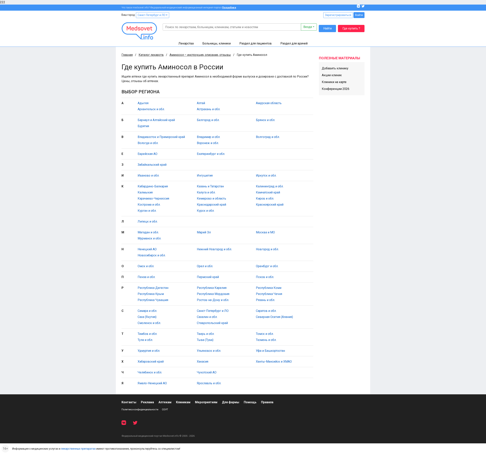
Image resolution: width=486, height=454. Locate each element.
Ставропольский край (212, 323)
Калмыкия (145, 192)
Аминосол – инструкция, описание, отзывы (200, 55)
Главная (127, 55)
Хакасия (202, 361)
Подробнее (229, 7)
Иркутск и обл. (266, 175)
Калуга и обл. (206, 192)
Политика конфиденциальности (140, 409)
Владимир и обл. (208, 137)
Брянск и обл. (265, 120)
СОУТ (165, 409)
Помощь (250, 402)
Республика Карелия (211, 288)
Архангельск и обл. (151, 109)
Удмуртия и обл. (149, 351)
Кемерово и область (211, 198)
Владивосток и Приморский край (161, 137)
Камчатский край (268, 192)
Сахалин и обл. (207, 317)
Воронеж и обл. (208, 143)
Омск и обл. (146, 266)
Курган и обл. (147, 210)
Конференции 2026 (335, 89)
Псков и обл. (265, 277)
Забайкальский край (152, 164)
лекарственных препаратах (78, 448)
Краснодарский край (211, 204)
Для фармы (230, 402)
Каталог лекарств (151, 55)
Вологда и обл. (148, 143)
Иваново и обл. (148, 175)
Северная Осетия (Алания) (274, 317)
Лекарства (186, 43)
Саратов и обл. (266, 311)
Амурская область (269, 103)
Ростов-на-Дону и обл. (213, 300)
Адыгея (143, 103)
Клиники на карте (334, 82)
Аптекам (165, 402)
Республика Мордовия (213, 294)
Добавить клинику (335, 68)
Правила (267, 402)
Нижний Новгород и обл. (214, 249)
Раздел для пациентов (255, 43)
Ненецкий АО (147, 249)
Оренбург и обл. (267, 266)
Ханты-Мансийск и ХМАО (274, 361)
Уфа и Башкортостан (270, 351)
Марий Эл (204, 232)
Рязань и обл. (265, 300)
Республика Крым (151, 294)
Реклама (147, 402)
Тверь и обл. (205, 334)
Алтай (201, 103)
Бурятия (143, 126)
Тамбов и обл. (147, 334)
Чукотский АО (206, 372)
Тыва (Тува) (205, 340)
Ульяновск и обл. (209, 351)
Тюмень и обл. (266, 340)
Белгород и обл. (208, 120)
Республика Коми (268, 288)
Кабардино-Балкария (153, 186)
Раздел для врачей (294, 43)
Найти (327, 28)
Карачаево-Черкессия (153, 198)
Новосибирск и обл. (152, 255)
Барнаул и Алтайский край (156, 120)
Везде (307, 27)
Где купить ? (351, 28)
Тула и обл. (145, 340)
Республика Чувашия (153, 300)
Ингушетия (205, 175)
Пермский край (208, 277)
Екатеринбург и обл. (211, 154)
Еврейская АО (147, 154)
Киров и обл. (265, 198)
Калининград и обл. (269, 186)
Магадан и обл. (148, 232)
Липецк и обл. (148, 221)
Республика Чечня (269, 294)
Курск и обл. (205, 210)
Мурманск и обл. (149, 238)
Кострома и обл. (149, 204)
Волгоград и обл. (268, 137)
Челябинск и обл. (150, 372)
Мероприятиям (206, 402)
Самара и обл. (147, 311)
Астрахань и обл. (208, 109)
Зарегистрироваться (338, 15)
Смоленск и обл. (149, 323)
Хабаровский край (151, 361)
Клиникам (183, 402)
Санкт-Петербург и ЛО (152, 15)
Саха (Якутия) (147, 317)
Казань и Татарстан (210, 186)
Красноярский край (269, 204)
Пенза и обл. (146, 277)
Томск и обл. (265, 334)
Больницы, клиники (216, 43)
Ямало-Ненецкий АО (152, 383)
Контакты (129, 402)
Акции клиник (332, 75)
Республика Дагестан (153, 288)
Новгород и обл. (267, 249)
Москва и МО (265, 232)
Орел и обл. (205, 266)
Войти (359, 15)
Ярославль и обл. (209, 383)
